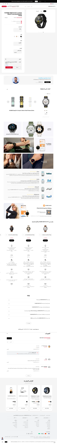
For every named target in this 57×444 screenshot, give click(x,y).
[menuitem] (45, 421)
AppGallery (48, 428)
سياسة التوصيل (37, 422)
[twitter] (28, 433)
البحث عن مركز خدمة (26, 421)
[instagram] (26, 433)
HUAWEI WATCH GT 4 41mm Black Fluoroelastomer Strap (13, 14)
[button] (7, 4)
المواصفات (28, 6)
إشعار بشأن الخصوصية (25, 422)
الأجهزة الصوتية (48, 426)
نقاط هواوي (38, 426)
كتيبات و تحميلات (26, 426)
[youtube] (30, 433)
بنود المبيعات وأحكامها (37, 421)
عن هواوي (16, 421)
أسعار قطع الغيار (26, 427)
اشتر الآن (17, 67)
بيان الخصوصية (40, 436)
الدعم (25, 6)
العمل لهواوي (15, 426)
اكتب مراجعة (9, 338)
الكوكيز (37, 436)
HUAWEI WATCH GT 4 (35, 415)
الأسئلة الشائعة (37, 425)
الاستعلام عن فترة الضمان (25, 425)
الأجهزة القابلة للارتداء (42, 415)
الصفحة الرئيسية (48, 415)
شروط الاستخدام (44, 436)
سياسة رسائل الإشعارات (32, 436)
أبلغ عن (8, 349)
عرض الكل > (28, 375)
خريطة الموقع (48, 436)
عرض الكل (6, 17)
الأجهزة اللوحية (48, 425)
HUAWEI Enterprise (14, 422)
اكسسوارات (49, 427)
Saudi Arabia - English (7, 436)
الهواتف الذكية (48, 421)
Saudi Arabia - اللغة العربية (14, 436)
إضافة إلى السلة (4, 6)
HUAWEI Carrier (15, 425)
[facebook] (31, 433)
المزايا (31, 6)
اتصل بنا (16, 427)
